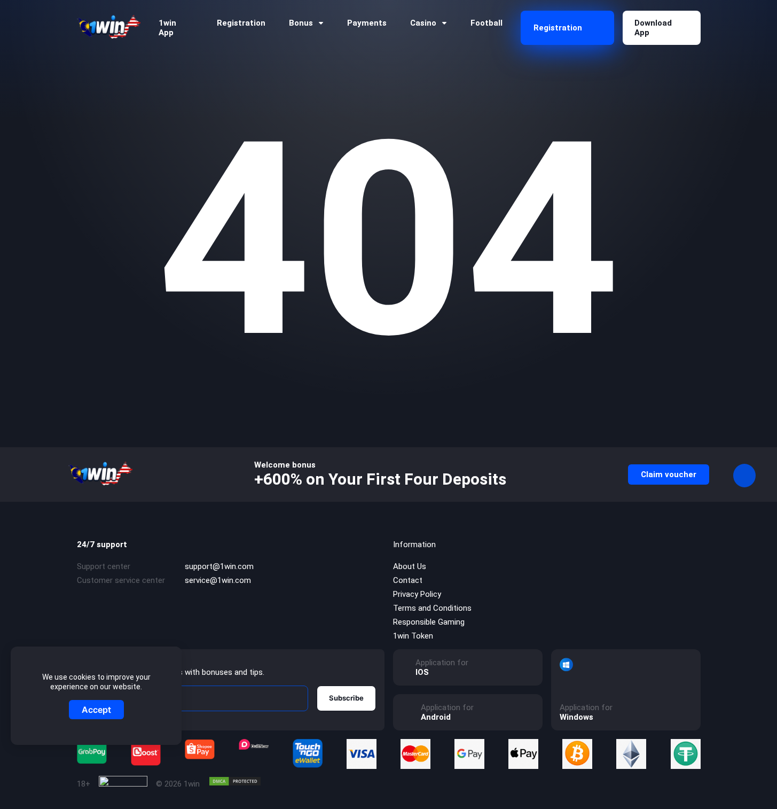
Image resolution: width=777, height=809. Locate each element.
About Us (409, 566)
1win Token (413, 636)
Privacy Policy (417, 594)
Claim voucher (668, 474)
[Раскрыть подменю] (321, 23)
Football (486, 23)
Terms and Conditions (432, 608)
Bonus (301, 23)
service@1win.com (218, 580)
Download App (653, 27)
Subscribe (346, 698)
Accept (96, 709)
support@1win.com (219, 566)
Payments (367, 23)
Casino (423, 23)
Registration (241, 23)
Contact (407, 580)
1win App (167, 27)
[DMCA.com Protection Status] (235, 781)
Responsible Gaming (429, 622)
